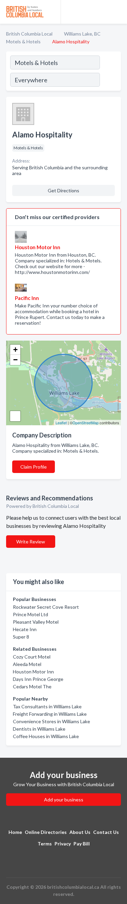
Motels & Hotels (23, 41)
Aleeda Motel (27, 664)
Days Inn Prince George (38, 679)
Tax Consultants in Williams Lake (47, 706)
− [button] (15, 360)
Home (15, 832)
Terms (45, 843)
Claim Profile (33, 467)
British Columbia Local (29, 34)
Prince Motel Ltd (30, 614)
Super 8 (21, 637)
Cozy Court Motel (31, 657)
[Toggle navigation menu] (118, 12)
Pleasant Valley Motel (36, 622)
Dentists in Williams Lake (39, 729)
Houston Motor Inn (33, 671)
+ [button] (15, 349)
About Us (79, 832)
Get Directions (63, 190)
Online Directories (46, 832)
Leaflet (61, 422)
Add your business (63, 799)
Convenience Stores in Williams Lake (51, 721)
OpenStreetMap (85, 422)
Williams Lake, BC (82, 34)
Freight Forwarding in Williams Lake (50, 714)
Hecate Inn (25, 629)
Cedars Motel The (32, 686)
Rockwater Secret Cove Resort (46, 607)
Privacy (63, 843)
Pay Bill (81, 843)
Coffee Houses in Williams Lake (46, 736)
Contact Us (106, 832)
